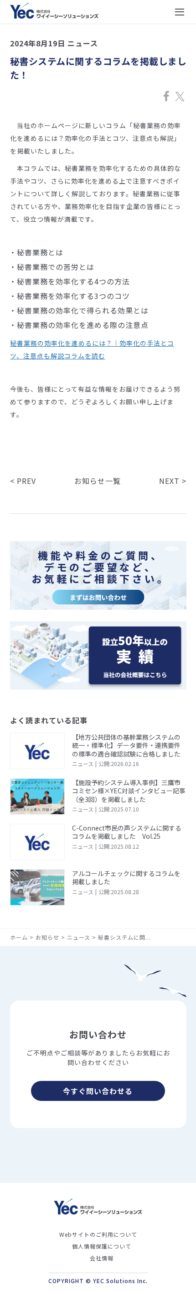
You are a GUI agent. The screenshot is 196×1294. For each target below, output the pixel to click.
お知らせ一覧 (97, 480)
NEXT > (172, 480)
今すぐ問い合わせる (98, 1090)
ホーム (19, 937)
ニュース (78, 937)
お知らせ (47, 937)
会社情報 (101, 1258)
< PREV (23, 480)
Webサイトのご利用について (98, 1234)
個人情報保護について (101, 1246)
